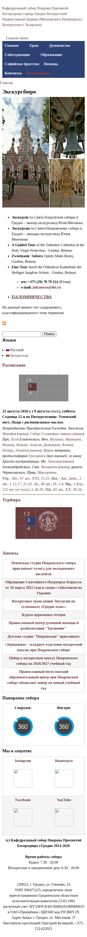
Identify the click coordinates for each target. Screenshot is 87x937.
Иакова (22, 445)
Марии (48, 450)
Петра (7, 450)
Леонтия (22, 450)
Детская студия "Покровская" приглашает (43, 636)
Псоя (15, 439)
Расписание (14, 365)
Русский (17, 350)
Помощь (51, 64)
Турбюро (11, 499)
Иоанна (8, 445)
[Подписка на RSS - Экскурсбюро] (4, 324)
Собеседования (17, 55)
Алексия (35, 445)
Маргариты (46, 472)
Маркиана (73, 439)
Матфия (9, 434)
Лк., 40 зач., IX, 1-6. (49, 484)
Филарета (49, 467)
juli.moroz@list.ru (46, 287)
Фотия (67, 445)
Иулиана (56, 439)
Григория (36, 456)
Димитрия (51, 445)
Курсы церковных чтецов (43, 615)
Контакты (13, 73)
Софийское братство (22, 64)
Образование (51, 55)
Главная (12, 45)
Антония (55, 461)
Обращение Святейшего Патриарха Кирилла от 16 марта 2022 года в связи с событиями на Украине (43, 587)
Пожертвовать (38, 73)
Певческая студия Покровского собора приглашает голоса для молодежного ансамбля (43, 568)
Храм (34, 45)
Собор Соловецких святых (51, 434)
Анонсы (10, 553)
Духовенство (59, 45)
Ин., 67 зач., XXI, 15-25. (31, 478)
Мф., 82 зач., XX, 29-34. (63, 489)
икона (22, 434)
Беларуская (19, 355)
